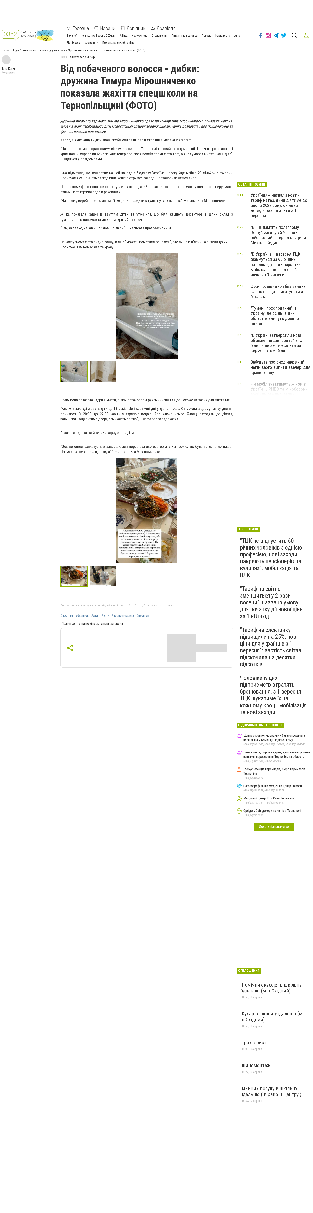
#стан (95, 616)
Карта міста (222, 35)
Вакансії (72, 35)
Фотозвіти (91, 42)
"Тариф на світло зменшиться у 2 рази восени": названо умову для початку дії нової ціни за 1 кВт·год (271, 602)
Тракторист (254, 1043)
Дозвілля (166, 28)
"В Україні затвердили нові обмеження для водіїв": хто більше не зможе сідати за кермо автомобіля (276, 343)
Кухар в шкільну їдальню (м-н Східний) (273, 1017)
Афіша (124, 35)
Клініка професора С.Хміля (98, 35)
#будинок (82, 616)
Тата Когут (8, 69)
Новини (107, 28)
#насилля (142, 616)
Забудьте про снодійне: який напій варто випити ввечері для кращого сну (280, 367)
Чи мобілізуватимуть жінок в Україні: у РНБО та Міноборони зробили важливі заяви (279, 389)
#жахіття (66, 616)
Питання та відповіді (185, 35)
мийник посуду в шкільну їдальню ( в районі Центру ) (272, 1091)
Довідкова (74, 42)
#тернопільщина (123, 616)
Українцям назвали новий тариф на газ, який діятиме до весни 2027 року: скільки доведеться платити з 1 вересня (279, 205)
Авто (237, 35)
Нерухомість (140, 35)
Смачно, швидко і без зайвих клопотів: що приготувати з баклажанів (278, 291)
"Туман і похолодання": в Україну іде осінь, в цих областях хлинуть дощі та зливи (275, 316)
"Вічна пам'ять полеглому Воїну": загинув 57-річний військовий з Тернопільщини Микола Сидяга (278, 235)
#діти (105, 616)
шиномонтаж (256, 1065)
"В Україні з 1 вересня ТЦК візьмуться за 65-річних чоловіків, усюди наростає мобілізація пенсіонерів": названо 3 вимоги (276, 264)
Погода (206, 35)
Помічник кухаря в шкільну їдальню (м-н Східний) (272, 988)
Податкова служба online (118, 42)
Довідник (135, 28)
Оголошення (159, 35)
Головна (81, 28)
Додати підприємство (274, 827)
